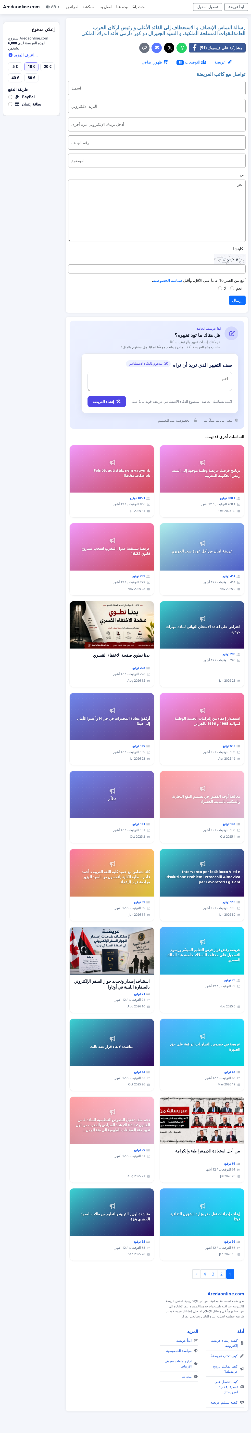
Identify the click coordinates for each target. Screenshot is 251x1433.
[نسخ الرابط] (144, 48)
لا (225, 288)
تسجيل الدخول (207, 7)
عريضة (220, 62)
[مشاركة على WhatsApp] (181, 48)
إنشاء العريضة (103, 401)
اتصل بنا (106, 7)
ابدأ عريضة (236, 7)
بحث (141, 7)
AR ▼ (55, 7)
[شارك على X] (169, 48)
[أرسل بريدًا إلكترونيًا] (156, 48)
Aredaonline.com (21, 6)
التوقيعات (189, 62)
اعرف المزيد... (25, 55)
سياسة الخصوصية (167, 280)
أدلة (240, 1331)
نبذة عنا (122, 7)
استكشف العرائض (81, 7)
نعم (239, 288)
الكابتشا (239, 248)
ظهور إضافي (152, 62)
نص (243, 174)
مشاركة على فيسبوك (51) (221, 48)
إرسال (237, 300)
